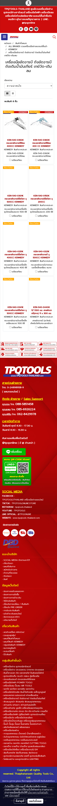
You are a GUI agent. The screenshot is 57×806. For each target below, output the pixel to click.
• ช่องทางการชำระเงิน (11, 597)
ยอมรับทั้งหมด (35, 801)
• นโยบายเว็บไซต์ (9, 620)
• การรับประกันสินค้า (11, 610)
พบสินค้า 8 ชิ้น (10, 101)
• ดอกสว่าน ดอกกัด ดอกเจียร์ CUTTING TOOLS (24, 743)
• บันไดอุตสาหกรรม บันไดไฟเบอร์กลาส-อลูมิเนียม (23, 736)
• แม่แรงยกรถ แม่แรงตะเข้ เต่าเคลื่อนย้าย (20, 695)
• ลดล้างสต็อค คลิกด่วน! (13, 632)
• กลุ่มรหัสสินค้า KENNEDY (13, 644)
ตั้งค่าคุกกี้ (20, 801)
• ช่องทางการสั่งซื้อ (10, 594)
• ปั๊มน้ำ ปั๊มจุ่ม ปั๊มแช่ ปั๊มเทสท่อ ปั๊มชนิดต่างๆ (21, 724)
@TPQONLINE (24, 514)
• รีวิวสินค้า (7, 654)
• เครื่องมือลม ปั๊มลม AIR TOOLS (17, 685)
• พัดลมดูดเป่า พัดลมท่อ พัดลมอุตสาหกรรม (21, 701)
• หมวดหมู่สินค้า (9, 648)
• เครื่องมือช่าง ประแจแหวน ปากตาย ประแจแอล (23, 669)
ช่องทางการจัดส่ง (11, 524)
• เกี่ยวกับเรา (7, 563)
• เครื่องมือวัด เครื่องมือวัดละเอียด (17, 717)
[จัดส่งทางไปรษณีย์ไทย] (14, 532)
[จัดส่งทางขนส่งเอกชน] (31, 532)
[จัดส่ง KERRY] (6, 532)
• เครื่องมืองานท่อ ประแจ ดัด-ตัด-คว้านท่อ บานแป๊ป (25, 711)
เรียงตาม (9, 80)
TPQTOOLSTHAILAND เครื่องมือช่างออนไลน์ (22, 499)
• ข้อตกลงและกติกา (11, 616)
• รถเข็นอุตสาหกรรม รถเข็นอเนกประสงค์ (19, 740)
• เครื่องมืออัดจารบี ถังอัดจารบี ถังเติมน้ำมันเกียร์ (23, 698)
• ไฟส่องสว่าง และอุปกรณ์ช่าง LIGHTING (20, 759)
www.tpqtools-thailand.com (26, 517)
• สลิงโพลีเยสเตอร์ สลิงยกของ (16, 727)
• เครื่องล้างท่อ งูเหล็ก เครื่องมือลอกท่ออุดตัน (22, 708)
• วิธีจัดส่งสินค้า (9, 600)
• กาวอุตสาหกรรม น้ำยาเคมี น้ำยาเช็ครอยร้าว (21, 733)
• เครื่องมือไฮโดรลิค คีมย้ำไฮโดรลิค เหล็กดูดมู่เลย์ (24, 692)
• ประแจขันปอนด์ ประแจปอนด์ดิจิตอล (18, 679)
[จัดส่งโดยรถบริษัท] (23, 532)
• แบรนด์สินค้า (8, 651)
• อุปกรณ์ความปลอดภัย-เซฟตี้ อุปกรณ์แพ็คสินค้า (24, 756)
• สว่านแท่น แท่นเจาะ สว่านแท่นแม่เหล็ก (19, 704)
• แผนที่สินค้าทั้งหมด (11, 638)
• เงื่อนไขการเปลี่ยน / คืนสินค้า (15, 604)
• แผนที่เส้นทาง (8, 566)
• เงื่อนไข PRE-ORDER (12, 607)
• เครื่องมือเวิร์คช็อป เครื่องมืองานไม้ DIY (20, 749)
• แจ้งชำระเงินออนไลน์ (11, 613)
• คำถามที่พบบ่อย (9, 572)
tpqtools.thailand (23, 507)
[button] (53, 37)
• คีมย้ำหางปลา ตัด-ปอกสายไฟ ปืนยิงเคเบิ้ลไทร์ (23, 672)
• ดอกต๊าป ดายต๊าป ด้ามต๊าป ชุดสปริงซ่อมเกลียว (23, 746)
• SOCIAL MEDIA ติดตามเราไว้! (16, 560)
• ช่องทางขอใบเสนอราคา (13, 591)
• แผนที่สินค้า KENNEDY (12, 641)
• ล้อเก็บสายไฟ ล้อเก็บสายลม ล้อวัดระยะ (20, 752)
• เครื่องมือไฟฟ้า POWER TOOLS (17, 682)
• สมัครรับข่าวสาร (9, 569)
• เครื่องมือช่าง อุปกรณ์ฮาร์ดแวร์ (16, 666)
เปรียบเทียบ (17, 160)
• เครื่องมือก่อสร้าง (10, 730)
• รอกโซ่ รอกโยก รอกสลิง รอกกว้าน (18, 688)
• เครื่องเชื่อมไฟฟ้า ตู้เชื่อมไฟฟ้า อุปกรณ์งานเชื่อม (23, 714)
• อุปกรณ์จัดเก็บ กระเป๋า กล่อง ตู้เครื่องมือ (20, 676)
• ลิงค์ (4, 579)
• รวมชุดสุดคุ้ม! (8, 635)
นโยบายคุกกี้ (14, 795)
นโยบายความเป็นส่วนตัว (38, 792)
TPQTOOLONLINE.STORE (24, 503)
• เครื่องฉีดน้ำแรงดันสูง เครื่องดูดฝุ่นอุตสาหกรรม (23, 720)
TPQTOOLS (19, 510)
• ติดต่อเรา (7, 576)
